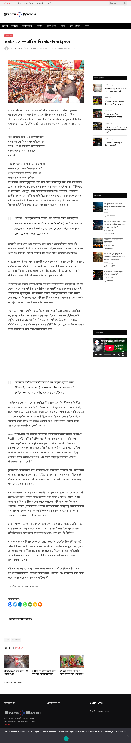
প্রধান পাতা (5, 26)
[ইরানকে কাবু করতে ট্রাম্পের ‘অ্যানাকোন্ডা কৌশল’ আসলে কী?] (97, 113)
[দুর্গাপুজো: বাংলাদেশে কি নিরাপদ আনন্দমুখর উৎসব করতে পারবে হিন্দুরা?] (72, 661)
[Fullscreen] (123, 354)
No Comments (57, 48)
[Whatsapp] (25, 604)
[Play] (96, 354)
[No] (128, 735)
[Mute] (119, 354)
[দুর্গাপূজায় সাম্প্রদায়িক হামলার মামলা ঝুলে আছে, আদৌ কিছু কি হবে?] (44, 661)
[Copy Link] (35, 604)
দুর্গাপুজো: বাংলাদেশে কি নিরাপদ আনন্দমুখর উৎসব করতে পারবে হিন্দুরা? (72, 672)
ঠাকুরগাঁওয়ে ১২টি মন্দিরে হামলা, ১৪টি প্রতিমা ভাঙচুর (16, 672)
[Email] (30, 604)
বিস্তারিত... (8, 724)
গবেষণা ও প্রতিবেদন (74, 26)
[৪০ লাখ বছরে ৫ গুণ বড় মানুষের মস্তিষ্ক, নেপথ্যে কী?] (97, 142)
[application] (110, 347)
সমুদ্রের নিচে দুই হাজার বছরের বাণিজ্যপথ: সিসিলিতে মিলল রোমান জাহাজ (114, 206)
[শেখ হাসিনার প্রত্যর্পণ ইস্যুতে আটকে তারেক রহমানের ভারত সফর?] (97, 88)
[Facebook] (10, 604)
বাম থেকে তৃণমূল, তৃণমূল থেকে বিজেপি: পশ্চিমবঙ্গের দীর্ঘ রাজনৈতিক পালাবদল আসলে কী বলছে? (114, 256)
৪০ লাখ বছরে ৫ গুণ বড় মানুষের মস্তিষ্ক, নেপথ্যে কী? (113, 144)
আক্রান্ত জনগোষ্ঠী (27, 26)
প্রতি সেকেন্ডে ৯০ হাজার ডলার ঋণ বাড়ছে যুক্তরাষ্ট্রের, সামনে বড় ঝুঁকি (114, 102)
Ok (66, 739)
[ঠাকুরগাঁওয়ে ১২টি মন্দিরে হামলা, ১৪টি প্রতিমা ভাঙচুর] (16, 661)
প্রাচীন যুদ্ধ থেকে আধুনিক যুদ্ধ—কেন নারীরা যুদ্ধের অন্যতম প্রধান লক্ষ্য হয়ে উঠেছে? (116, 129)
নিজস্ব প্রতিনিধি (110, 266)
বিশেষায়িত (39, 26)
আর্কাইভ (87, 26)
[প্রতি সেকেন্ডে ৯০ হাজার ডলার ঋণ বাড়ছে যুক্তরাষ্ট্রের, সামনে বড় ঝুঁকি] (97, 100)
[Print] (40, 604)
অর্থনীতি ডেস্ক (110, 234)
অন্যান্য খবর (9, 36)
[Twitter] (15, 604)
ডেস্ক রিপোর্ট (109, 248)
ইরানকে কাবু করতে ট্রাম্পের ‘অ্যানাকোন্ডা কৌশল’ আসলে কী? (35, 3)
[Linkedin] (20, 604)
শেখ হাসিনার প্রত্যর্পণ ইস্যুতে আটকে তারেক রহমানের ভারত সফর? (115, 89)
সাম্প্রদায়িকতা (16, 640)
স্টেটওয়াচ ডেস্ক (16, 48)
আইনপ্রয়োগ (14, 26)
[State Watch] (20, 14)
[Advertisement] (65, 155)
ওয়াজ (7, 640)
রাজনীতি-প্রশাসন (51, 26)
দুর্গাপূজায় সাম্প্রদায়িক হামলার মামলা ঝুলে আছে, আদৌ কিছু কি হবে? (43, 672)
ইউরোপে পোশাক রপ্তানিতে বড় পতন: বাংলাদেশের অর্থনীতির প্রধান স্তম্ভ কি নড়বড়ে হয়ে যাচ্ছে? (115, 224)
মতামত (63, 26)
